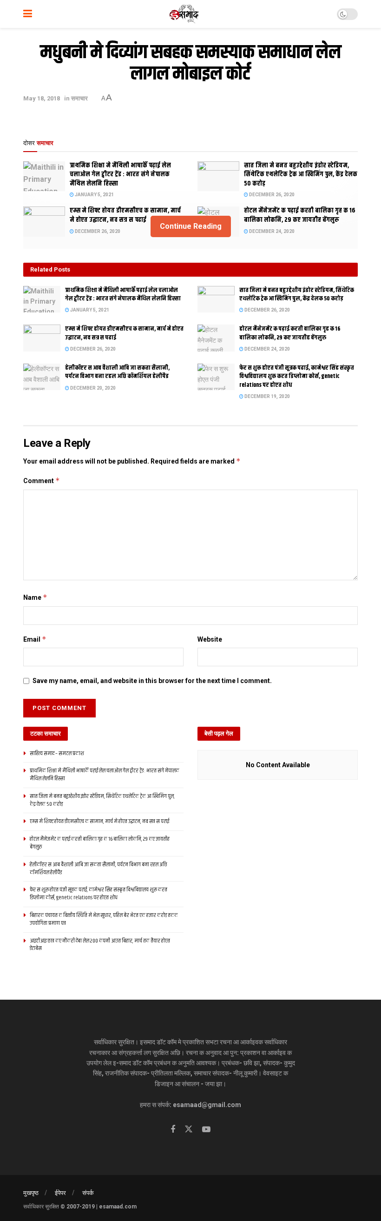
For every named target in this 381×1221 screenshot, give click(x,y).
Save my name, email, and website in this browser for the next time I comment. (152, 680)
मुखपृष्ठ (31, 1192)
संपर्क (88, 1192)
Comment (41, 480)
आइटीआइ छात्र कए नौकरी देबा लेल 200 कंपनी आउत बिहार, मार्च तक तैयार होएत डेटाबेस (100, 944)
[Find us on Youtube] (206, 1129)
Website (209, 639)
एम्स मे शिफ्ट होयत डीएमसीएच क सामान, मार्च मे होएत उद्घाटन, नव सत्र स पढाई (124, 333)
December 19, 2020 (266, 396)
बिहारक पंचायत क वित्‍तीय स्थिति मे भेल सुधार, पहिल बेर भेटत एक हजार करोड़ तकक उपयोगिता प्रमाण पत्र (104, 919)
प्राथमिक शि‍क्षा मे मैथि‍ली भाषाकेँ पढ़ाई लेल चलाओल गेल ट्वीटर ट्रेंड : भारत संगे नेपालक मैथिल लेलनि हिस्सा (120, 174)
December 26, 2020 (271, 194)
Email (34, 639)
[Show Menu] (27, 14)
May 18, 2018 (41, 98)
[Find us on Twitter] (188, 1129)
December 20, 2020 (92, 388)
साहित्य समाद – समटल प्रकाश (57, 753)
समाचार (79, 98)
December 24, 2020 (266, 349)
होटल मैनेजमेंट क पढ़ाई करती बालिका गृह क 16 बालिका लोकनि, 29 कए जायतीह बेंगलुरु (290, 333)
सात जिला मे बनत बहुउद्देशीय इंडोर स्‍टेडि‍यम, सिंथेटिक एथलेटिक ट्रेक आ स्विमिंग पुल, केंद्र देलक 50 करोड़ (300, 174)
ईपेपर (60, 1192)
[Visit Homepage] (185, 14)
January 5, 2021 (94, 194)
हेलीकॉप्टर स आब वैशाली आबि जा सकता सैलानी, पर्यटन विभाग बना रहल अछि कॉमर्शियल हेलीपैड (117, 372)
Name (35, 597)
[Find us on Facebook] (173, 1129)
